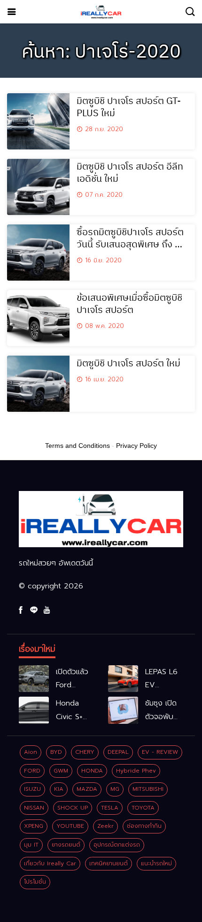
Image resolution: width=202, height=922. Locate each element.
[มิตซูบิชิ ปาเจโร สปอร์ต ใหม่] (38, 384)
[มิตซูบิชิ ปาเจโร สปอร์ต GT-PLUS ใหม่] (38, 121)
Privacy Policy (136, 445)
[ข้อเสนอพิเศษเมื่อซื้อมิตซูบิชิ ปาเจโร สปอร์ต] (38, 318)
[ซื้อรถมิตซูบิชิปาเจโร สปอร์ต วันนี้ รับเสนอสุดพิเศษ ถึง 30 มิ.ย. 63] (38, 252)
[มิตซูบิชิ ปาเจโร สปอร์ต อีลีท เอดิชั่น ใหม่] (38, 187)
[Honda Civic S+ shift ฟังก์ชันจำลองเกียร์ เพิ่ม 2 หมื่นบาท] (34, 710)
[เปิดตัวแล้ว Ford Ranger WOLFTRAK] (34, 678)
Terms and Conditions (77, 445)
